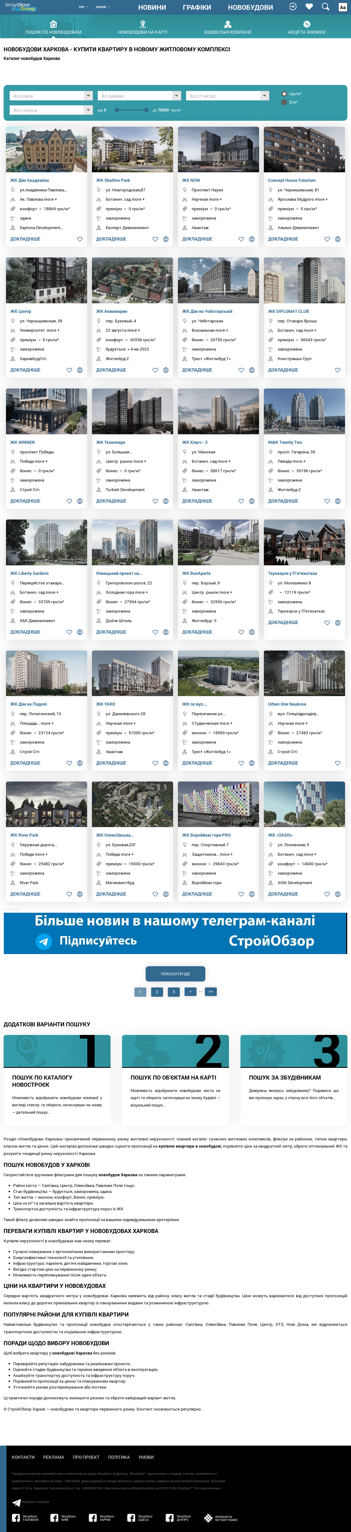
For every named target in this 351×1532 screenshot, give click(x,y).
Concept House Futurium (292, 180)
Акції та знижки (306, 31)
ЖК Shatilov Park (113, 180)
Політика (119, 1457)
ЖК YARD (105, 704)
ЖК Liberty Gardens (29, 573)
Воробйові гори (207, 882)
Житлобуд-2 (117, 358)
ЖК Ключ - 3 (194, 442)
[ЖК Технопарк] (132, 411)
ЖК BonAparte (196, 573)
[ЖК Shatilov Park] (132, 149)
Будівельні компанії (227, 31)
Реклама (53, 1457)
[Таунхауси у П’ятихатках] (304, 542)
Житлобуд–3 (204, 620)
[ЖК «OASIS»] (304, 804)
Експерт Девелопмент (127, 227)
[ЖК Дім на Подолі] (46, 673)
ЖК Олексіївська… (115, 835)
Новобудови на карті (142, 31)
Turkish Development (125, 489)
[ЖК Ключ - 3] (218, 411)
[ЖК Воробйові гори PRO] (218, 804)
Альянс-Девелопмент (298, 227)
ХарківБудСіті (33, 358)
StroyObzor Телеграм (35, 1502)
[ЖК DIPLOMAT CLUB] (304, 280)
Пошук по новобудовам (53, 31)
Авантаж (200, 227)
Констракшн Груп (295, 358)
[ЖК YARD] (132, 673)
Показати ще (175, 973)
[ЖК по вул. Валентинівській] (218, 673)
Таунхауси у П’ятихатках (292, 573)
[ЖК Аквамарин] (132, 280)
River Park (29, 882)
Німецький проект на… (119, 573)
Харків (101, 7)
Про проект (86, 1457)
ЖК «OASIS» (280, 835)
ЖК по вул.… (194, 704)
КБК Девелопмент (37, 620)
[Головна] (21, 7)
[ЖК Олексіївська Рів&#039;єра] (132, 804)
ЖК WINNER (22, 442)
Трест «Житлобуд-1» (211, 358)
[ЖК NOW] (218, 149)
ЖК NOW (191, 180)
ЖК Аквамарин (111, 311)
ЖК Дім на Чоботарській (207, 311)
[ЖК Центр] (46, 280)
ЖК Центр (20, 311)
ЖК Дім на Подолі (28, 704)
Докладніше (25, 239)
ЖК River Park (24, 835)
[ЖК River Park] (46, 804)
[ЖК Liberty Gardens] (46, 542)
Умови (146, 1457)
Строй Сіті (29, 489)
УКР (81, 7)
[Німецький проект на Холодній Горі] (132, 542)
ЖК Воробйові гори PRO (206, 835)
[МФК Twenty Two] (304, 411)
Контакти (23, 1457)
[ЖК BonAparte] (218, 542)
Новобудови (250, 7)
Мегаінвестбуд (120, 882)
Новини (152, 7)
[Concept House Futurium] (304, 149)
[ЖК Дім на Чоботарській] (218, 280)
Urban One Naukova (287, 704)
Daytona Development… (41, 227)
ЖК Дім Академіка (29, 180)
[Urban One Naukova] (304, 673)
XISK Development (295, 882)
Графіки (197, 7)
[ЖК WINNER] (46, 411)
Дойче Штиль (119, 620)
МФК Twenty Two (285, 442)
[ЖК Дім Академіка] (46, 149)
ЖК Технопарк (110, 442)
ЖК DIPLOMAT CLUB (288, 311)
